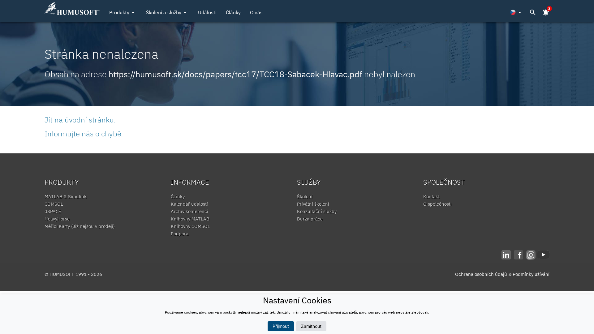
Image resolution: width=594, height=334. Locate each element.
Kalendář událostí (189, 204)
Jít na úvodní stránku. (80, 120)
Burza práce (310, 219)
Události (207, 12)
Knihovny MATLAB (190, 219)
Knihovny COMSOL (190, 226)
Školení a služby (167, 12)
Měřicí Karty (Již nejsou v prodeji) (80, 226)
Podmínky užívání (531, 274)
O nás (256, 12)
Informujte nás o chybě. (84, 134)
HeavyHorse (57, 219)
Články (233, 12)
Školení (304, 196)
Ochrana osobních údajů (481, 274)
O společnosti (437, 204)
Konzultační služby (317, 211)
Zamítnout (311, 326)
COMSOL (54, 204)
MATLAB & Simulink (66, 196)
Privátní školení (313, 204)
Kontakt (431, 196)
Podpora (179, 234)
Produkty (123, 12)
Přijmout (281, 326)
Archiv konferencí (189, 211)
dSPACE (53, 211)
